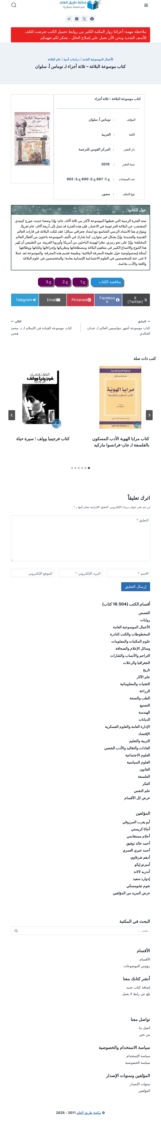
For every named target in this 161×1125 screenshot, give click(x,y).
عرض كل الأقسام (137, 798)
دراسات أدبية (71, 59)
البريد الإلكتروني (87, 573)
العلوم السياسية (138, 762)
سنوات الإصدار (140, 1084)
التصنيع (145, 705)
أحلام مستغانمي (138, 836)
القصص (144, 613)
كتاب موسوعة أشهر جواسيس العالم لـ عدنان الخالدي (118, 328)
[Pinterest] (76, 19)
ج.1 (82, 282)
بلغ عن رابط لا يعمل (136, 994)
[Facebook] (92, 19)
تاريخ (146, 670)
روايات (145, 620)
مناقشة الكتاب (109, 282)
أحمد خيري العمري (136, 850)
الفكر (146, 784)
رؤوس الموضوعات (136, 966)
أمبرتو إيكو (142, 864)
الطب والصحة (140, 698)
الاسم (143, 573)
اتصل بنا (144, 1028)
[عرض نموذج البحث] (14, 5)
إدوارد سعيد (141, 879)
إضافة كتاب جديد (138, 987)
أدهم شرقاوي (140, 857)
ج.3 (48, 282)
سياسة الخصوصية (137, 1062)
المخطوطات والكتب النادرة (130, 634)
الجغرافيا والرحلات (136, 663)
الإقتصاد (144, 734)
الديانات (144, 719)
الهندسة (144, 712)
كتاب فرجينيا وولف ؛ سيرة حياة (43, 438)
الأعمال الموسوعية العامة (97, 59)
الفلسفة (144, 776)
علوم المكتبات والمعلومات (130, 641)
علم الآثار (143, 677)
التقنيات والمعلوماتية (135, 684)
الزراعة (144, 691)
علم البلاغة (54, 59)
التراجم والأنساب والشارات (130, 655)
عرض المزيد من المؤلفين (131, 893)
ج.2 (64, 282)
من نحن (144, 1034)
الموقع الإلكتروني (40, 573)
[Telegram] (69, 19)
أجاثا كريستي (140, 829)
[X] (84, 19)
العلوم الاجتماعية (137, 755)
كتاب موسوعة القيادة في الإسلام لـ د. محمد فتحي (41, 328)
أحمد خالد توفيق (138, 843)
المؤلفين (144, 1091)
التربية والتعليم (139, 741)
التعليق (142, 520)
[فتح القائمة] (146, 5)
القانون (145, 769)
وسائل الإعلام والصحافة (133, 648)
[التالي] (11, 415)
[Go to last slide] (149, 415)
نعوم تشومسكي (138, 886)
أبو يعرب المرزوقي (136, 822)
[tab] (89, 468)
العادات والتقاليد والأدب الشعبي (127, 748)
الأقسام (145, 959)
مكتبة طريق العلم (89, 1113)
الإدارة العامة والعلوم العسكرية (127, 727)
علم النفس (142, 791)
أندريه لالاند (142, 872)
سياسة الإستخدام (138, 1056)
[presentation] (120, 397)
